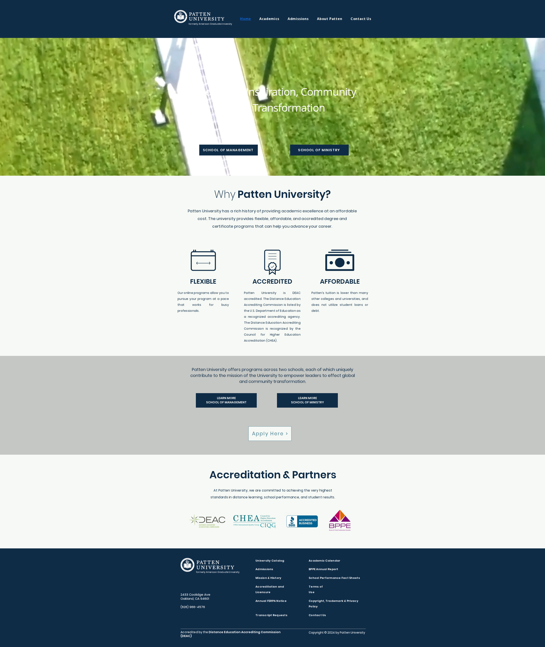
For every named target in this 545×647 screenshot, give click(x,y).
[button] (273, 18)
